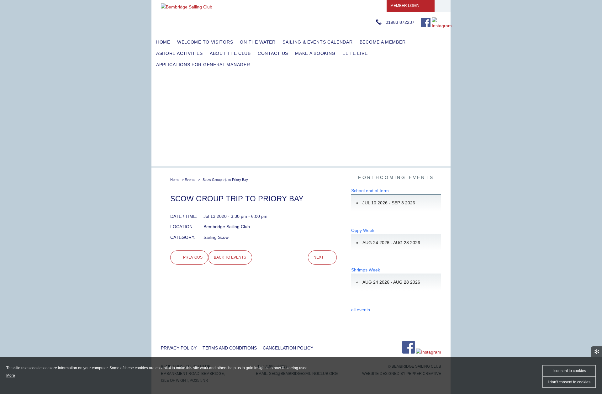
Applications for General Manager (203, 64)
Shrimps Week (365, 269)
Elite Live (354, 53)
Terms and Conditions (230, 347)
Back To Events (230, 257)
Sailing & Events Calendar (318, 42)
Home (163, 42)
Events (190, 179)
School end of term (370, 190)
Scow (223, 237)
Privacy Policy (179, 347)
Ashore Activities (179, 53)
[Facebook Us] (425, 25)
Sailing (210, 237)
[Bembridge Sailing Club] (186, 6)
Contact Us (273, 53)
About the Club (230, 53)
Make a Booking (315, 53)
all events (360, 309)
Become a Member (383, 42)
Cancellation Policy (288, 347)
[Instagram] (442, 25)
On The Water (257, 42)
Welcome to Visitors (205, 42)
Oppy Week (362, 230)
